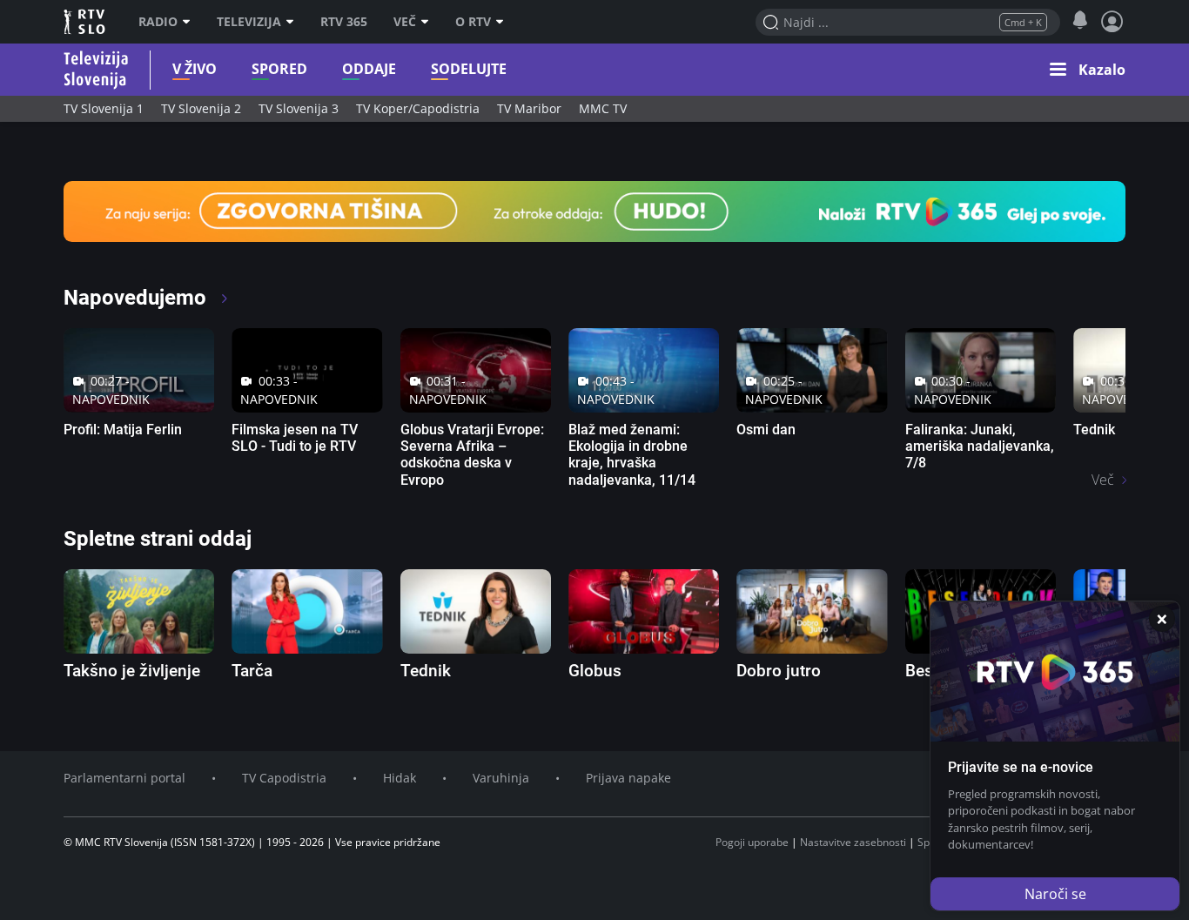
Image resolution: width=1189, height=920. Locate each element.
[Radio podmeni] (191, 22)
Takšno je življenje (132, 671)
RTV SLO (86, 22)
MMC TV (603, 108)
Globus (594, 671)
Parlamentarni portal (124, 777)
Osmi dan (766, 429)
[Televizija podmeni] (294, 22)
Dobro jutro (778, 671)
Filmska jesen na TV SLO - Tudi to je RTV (295, 437)
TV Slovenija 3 (299, 108)
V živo (194, 69)
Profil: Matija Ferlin (123, 429)
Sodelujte (469, 69)
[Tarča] (307, 611)
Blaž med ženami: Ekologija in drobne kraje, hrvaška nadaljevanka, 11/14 (631, 454)
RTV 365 (343, 22)
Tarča (252, 671)
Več (404, 22)
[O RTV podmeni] (504, 22)
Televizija (249, 22)
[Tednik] (475, 611)
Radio (158, 22)
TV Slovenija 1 (104, 108)
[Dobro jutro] (811, 611)
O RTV (473, 22)
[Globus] (643, 611)
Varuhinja (501, 777)
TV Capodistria (284, 777)
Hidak (399, 777)
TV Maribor (529, 108)
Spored (279, 69)
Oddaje (369, 69)
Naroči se (1055, 893)
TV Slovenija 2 (201, 108)
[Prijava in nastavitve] (1112, 22)
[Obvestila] (1080, 21)
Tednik (1094, 429)
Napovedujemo (138, 297)
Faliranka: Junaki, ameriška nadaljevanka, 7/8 (979, 446)
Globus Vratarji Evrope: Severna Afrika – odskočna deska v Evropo (472, 454)
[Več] (429, 22)
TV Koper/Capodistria (418, 108)
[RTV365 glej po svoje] (594, 209)
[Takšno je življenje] (139, 611)
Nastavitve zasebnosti (853, 842)
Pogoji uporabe (752, 842)
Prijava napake (628, 777)
